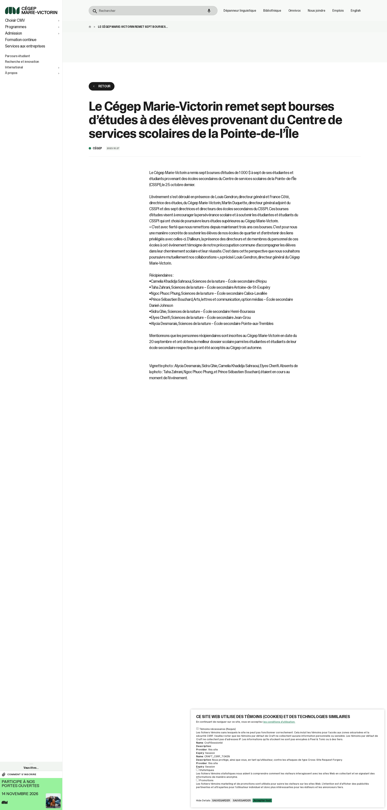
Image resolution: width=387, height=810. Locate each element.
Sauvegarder (221, 800)
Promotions (206, 780)
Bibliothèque (272, 10)
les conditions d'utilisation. (279, 721)
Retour (104, 86)
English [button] (356, 10)
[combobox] (153, 10)
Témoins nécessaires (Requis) (217, 729)
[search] (153, 10)
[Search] (95, 11)
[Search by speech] (209, 10)
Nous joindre (316, 10)
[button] (32, 20)
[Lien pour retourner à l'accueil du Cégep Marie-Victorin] (31, 13)
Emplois (337, 10)
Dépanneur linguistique (240, 10)
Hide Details (203, 800)
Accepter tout (262, 800)
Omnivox (294, 10)
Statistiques (206, 770)
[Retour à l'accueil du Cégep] (91, 27)
